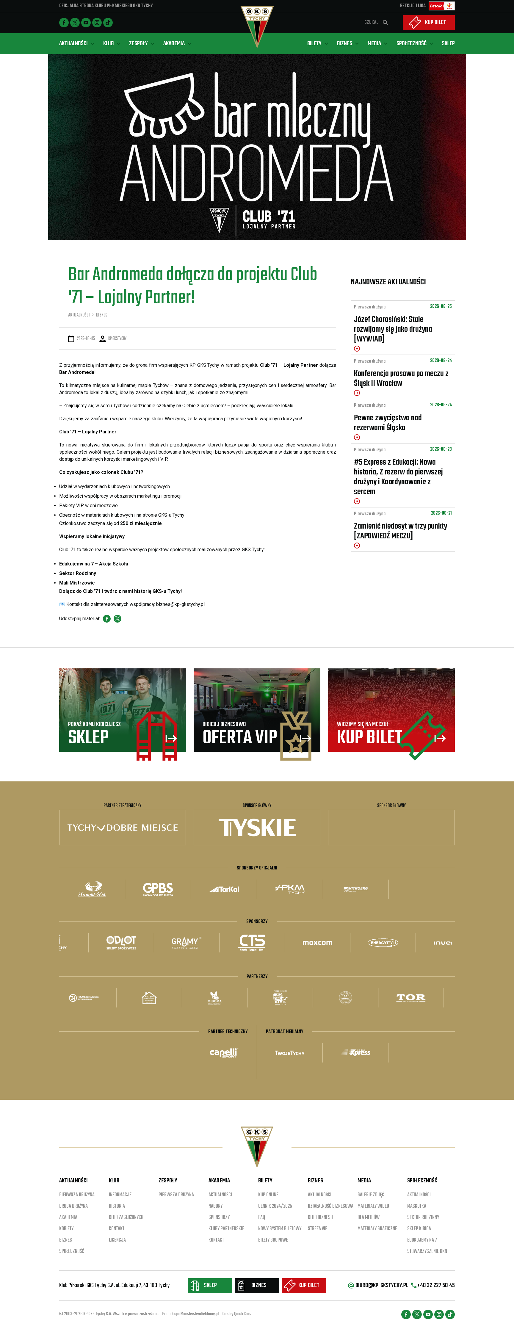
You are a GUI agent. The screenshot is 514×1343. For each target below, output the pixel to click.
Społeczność (71, 1251)
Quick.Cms (242, 1314)
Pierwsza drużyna (370, 307)
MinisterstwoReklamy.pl (200, 1314)
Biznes (65, 1240)
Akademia (68, 1217)
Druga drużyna (73, 1206)
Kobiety (66, 1229)
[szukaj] (385, 22)
